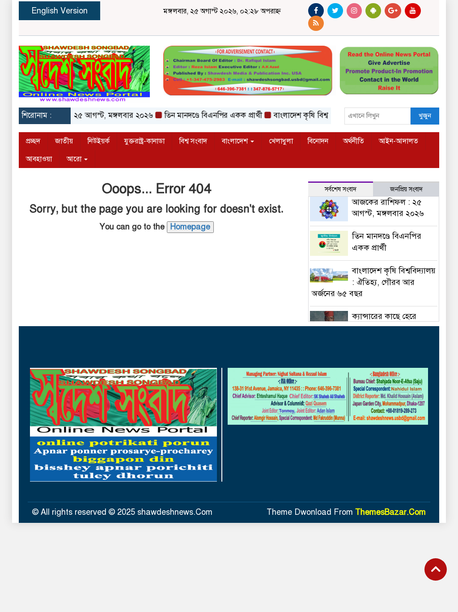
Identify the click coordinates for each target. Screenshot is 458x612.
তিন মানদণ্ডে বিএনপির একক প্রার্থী (206, 115)
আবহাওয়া (39, 159)
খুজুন (425, 116)
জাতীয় (64, 141)
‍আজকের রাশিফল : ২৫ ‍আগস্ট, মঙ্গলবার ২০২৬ (78, 115)
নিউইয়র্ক (99, 141)
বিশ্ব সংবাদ (193, 141)
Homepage (190, 227)
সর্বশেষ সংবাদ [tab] (340, 189)
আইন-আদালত (398, 141)
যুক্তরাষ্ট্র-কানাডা (144, 141)
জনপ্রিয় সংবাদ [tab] (406, 189)
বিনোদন (318, 141)
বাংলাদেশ (236, 141)
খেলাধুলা (281, 141)
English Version (59, 11)
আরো (75, 159)
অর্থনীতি (353, 141)
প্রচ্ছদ (33, 141)
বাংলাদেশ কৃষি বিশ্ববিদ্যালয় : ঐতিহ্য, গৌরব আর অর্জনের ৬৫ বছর (374, 282)
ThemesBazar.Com (390, 512)
